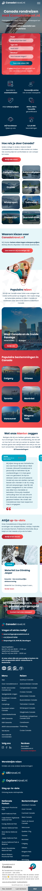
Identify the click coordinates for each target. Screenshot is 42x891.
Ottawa (24, 848)
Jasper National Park (9, 838)
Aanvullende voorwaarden (7, 736)
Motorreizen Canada (27, 696)
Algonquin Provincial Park (9, 809)
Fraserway (23, 726)
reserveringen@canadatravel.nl (15, 634)
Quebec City (26, 831)
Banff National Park (9, 814)
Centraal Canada (28, 813)
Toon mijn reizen (21, 63)
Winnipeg (25, 860)
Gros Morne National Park (9, 833)
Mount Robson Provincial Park (7, 855)
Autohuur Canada (26, 680)
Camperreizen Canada (28, 688)
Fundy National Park (9, 824)
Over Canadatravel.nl (10, 684)
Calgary (25, 844)
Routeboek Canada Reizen (9, 699)
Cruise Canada (25, 730)
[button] (21, 69)
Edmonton (25, 856)
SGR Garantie (7, 723)
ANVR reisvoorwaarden (10, 727)
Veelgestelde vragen (9, 694)
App (3, 680)
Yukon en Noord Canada (28, 822)
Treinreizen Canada (27, 704)
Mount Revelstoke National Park (8, 849)
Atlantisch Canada (29, 805)
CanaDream (24, 722)
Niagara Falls (26, 852)
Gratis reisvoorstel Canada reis (8, 689)
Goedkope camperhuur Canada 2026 (28, 717)
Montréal (25, 839)
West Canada (27, 817)
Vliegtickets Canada (27, 712)
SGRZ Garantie (7, 719)
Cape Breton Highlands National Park (10, 819)
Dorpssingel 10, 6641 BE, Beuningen (16, 641)
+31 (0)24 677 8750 (9, 637)
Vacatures (5, 731)
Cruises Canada (26, 692)
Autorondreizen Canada (29, 684)
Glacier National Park (10, 828)
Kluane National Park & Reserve (10, 843)
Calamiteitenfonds (9, 714)
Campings (5, 704)
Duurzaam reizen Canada (8, 709)
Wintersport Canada (27, 708)
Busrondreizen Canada (28, 700)
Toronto (24, 836)
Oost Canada (27, 809)
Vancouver (26, 827)
